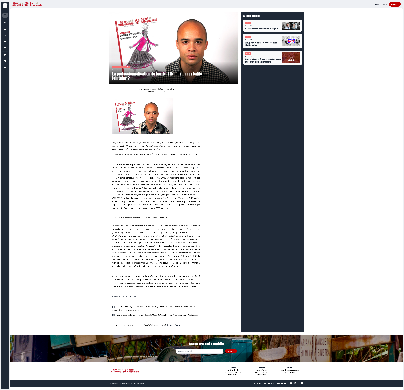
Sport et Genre (173, 325)
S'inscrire (231, 351)
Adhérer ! (394, 4)
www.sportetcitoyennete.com (125, 296)
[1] (195, 167)
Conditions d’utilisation (277, 383)
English (384, 4)
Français (376, 4)
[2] (163, 198)
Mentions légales (259, 383)
